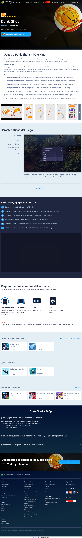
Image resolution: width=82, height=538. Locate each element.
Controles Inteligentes (29, 501)
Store (45, 2)
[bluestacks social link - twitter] (77, 492)
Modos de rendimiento (29, 505)
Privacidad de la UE (33, 532)
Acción (2, 506)
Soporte (63, 2)
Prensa (46, 492)
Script (25, 509)
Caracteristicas (15, 2)
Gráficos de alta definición (30, 513)
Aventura (3, 508)
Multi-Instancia (27, 490)
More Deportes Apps (10, 387)
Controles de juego (28, 484)
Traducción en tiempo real (30, 499)
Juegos (27, 2)
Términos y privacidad (5, 532)
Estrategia (3, 521)
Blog (35, 2)
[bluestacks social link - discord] (67, 492)
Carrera (47, 490)
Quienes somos (49, 482)
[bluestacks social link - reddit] (70, 492)
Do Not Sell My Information (44, 532)
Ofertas (2, 490)
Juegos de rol (4, 516)
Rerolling (26, 503)
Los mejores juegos (5, 504)
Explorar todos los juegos (70, 338)
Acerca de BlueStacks (50, 484)
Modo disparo (27, 486)
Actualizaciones (70, 484)
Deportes (5, 26)
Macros (26, 495)
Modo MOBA (27, 488)
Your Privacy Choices (43, 537)
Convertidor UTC (28, 516)
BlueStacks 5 (4, 486)
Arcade (2, 510)
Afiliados (55, 2)
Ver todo (77, 387)
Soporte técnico (70, 482)
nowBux (3, 492)
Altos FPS (26, 511)
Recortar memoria (28, 507)
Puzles (2, 512)
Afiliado (47, 486)
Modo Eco (26, 497)
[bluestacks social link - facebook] (74, 492)
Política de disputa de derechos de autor (19, 532)
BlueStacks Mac (4, 484)
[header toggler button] (80, 2)
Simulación (3, 517)
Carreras (3, 514)
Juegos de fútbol (5, 523)
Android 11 (3, 493)
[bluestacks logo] (5, 2)
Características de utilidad (30, 515)
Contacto (47, 488)
